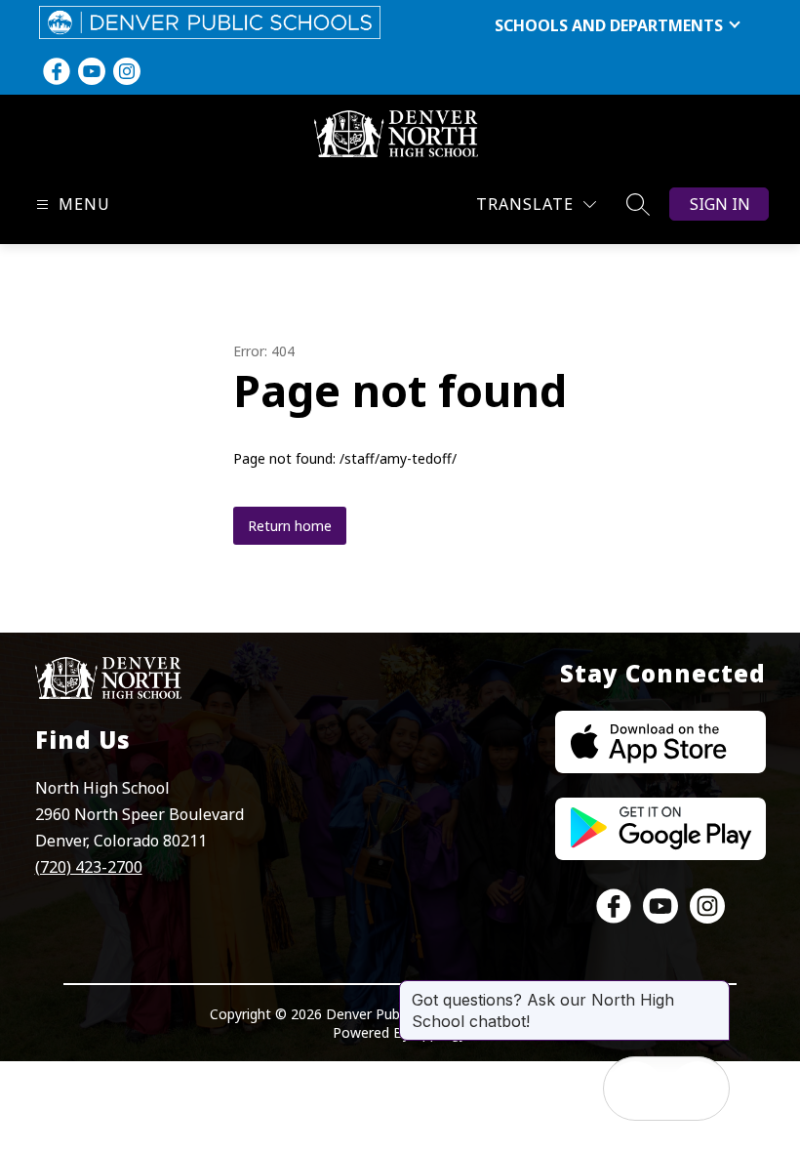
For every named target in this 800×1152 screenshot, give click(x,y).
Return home (290, 525)
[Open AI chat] (697, 1088)
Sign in (720, 204)
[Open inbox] (635, 1088)
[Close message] (714, 990)
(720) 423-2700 (88, 867)
